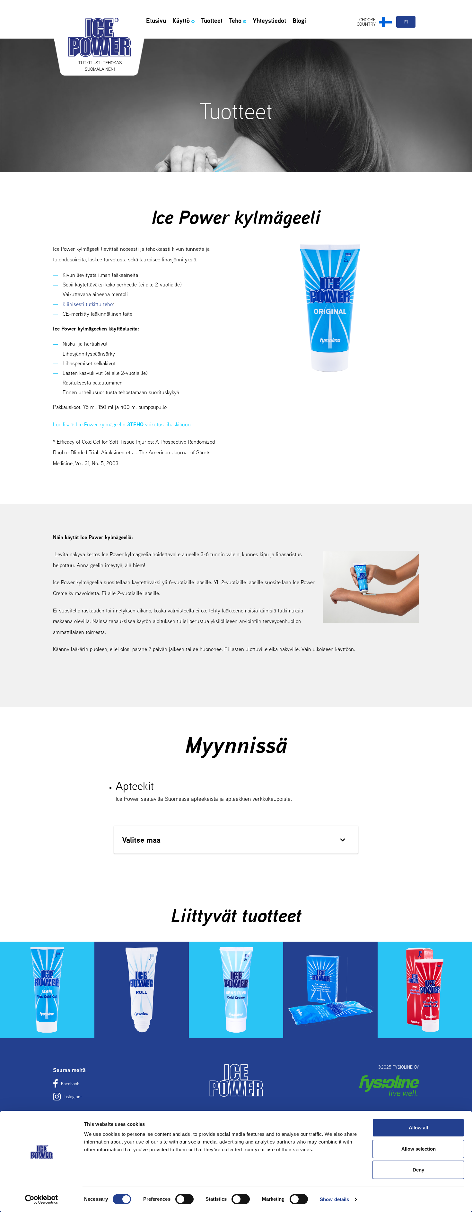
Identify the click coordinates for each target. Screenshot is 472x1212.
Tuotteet (212, 20)
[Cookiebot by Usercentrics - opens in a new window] (41, 1199)
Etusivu (156, 20)
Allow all (418, 1127)
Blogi (299, 20)
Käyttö (181, 20)
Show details (334, 1199)
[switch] (184, 1199)
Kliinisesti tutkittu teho (88, 304)
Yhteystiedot (269, 20)
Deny (418, 1169)
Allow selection (418, 1149)
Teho (235, 20)
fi (406, 22)
